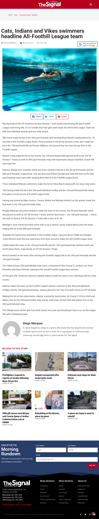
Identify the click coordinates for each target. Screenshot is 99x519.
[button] (8, 5)
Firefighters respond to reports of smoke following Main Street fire (15, 378)
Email (38, 455)
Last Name (71, 446)
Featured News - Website (28, 15)
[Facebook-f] (81, 514)
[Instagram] (90, 514)
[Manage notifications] (93, 514)
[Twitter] (85, 514)
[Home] (5, 15)
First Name (40, 446)
